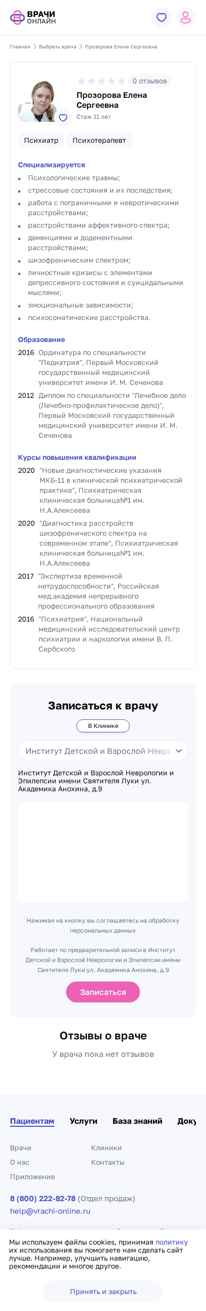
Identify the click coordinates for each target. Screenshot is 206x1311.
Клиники (106, 1147)
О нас (20, 1162)
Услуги (84, 1121)
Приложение (32, 1176)
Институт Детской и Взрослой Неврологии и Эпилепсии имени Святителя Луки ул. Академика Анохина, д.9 (96, 781)
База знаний (137, 1121)
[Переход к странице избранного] (162, 17)
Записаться (103, 992)
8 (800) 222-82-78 (43, 1198)
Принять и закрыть (103, 1291)
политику (172, 1242)
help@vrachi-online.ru (50, 1211)
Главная (20, 46)
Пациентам (32, 1121)
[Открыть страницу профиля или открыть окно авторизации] (186, 17)
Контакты (107, 1162)
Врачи (21, 1147)
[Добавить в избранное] (63, 117)
